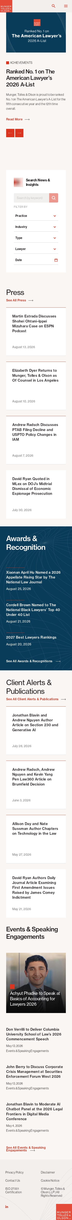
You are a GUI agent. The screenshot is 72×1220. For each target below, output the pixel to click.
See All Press (16, 300)
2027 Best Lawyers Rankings (31, 640)
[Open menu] (66, 6)
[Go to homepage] (6, 11)
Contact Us (12, 1180)
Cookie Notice (50, 1180)
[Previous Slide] (10, 133)
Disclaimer (48, 1172)
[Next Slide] (19, 133)
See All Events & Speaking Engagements (26, 1149)
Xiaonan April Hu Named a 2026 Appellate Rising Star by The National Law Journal (33, 580)
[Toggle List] (54, 215)
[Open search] (53, 6)
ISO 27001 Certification (13, 1190)
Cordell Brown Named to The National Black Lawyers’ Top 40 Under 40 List (33, 613)
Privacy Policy (14, 1172)
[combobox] (32, 215)
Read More (14, 119)
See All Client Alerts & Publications (33, 699)
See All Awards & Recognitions (30, 661)
